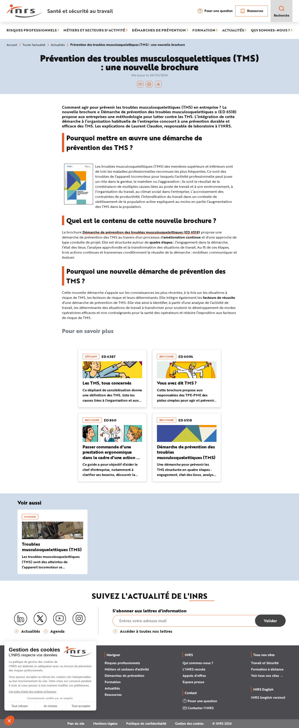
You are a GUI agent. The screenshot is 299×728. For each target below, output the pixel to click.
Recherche (281, 15)
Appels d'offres (194, 675)
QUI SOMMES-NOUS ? (270, 30)
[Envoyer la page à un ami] (140, 84)
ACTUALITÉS (233, 30)
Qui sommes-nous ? (198, 662)
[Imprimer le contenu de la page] (149, 84)
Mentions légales (105, 723)
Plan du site (75, 723)
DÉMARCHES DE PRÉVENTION (159, 30)
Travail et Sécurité (265, 662)
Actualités (112, 688)
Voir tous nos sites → (267, 675)
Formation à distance (267, 669)
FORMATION (203, 30)
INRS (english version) (268, 697)
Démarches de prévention (124, 675)
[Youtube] (59, 618)
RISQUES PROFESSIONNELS (32, 30)
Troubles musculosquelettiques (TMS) (52, 546)
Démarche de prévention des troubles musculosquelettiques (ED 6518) (141, 232)
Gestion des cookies (189, 723)
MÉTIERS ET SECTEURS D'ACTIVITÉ (94, 30)
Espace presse (193, 681)
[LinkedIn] (20, 619)
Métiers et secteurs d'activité (127, 669)
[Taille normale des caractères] (158, 84)
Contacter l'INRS (201, 707)
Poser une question (218, 11)
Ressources (255, 11)
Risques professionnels (122, 662)
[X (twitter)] (40, 618)
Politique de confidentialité (146, 723)
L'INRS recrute (194, 669)
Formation (113, 681)
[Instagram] (79, 618)
